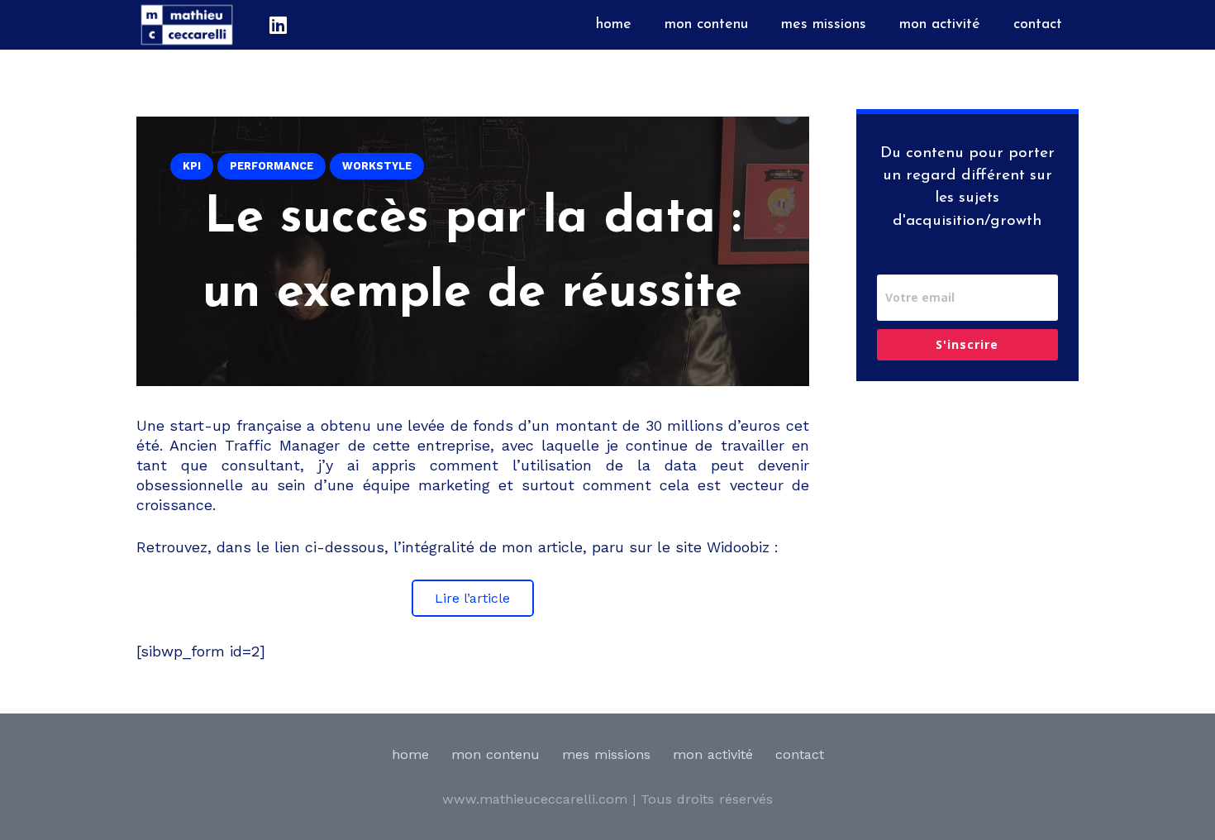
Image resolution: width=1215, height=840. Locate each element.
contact (799, 754)
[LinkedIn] (278, 25)
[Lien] (186, 25)
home (410, 754)
